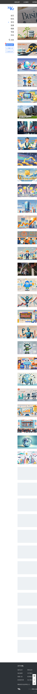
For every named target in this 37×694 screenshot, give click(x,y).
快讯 (12, 19)
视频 (12, 28)
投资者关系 (21, 680)
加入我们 (29, 680)
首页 (12, 15)
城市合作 (20, 670)
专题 (12, 32)
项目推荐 (20, 673)
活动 (12, 35)
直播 (12, 25)
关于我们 (29, 673)
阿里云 (33, 689)
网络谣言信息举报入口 (24, 684)
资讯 (12, 22)
